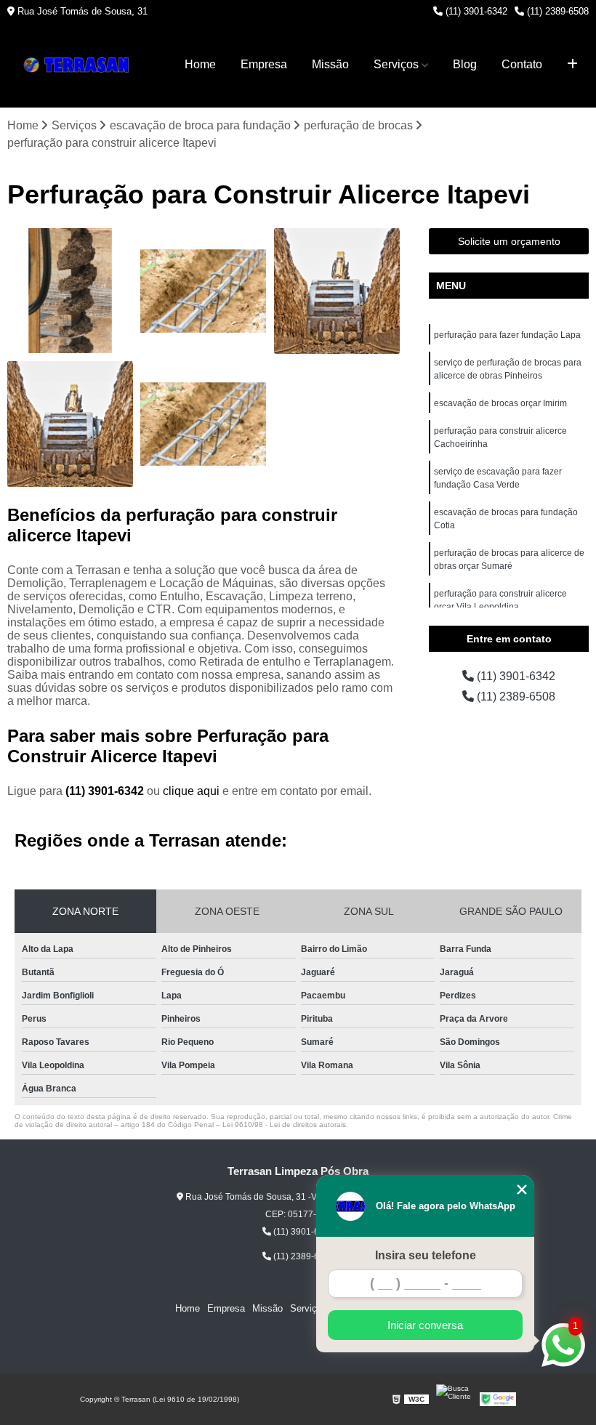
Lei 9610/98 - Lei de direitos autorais (284, 1125)
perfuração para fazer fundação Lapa (507, 335)
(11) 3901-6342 (475, 11)
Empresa (264, 64)
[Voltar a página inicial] (80, 65)
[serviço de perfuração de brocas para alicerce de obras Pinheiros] (203, 424)
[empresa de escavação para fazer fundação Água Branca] (337, 291)
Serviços (396, 64)
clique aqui (191, 791)
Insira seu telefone (425, 1255)
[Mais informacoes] (572, 64)
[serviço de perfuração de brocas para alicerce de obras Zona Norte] (203, 291)
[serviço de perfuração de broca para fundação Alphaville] (70, 424)
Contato (522, 64)
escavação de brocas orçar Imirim (500, 403)
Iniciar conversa (425, 1325)
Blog (465, 64)
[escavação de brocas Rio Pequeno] (70, 291)
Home (200, 64)
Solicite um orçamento (509, 241)
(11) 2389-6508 (556, 11)
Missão (330, 64)
